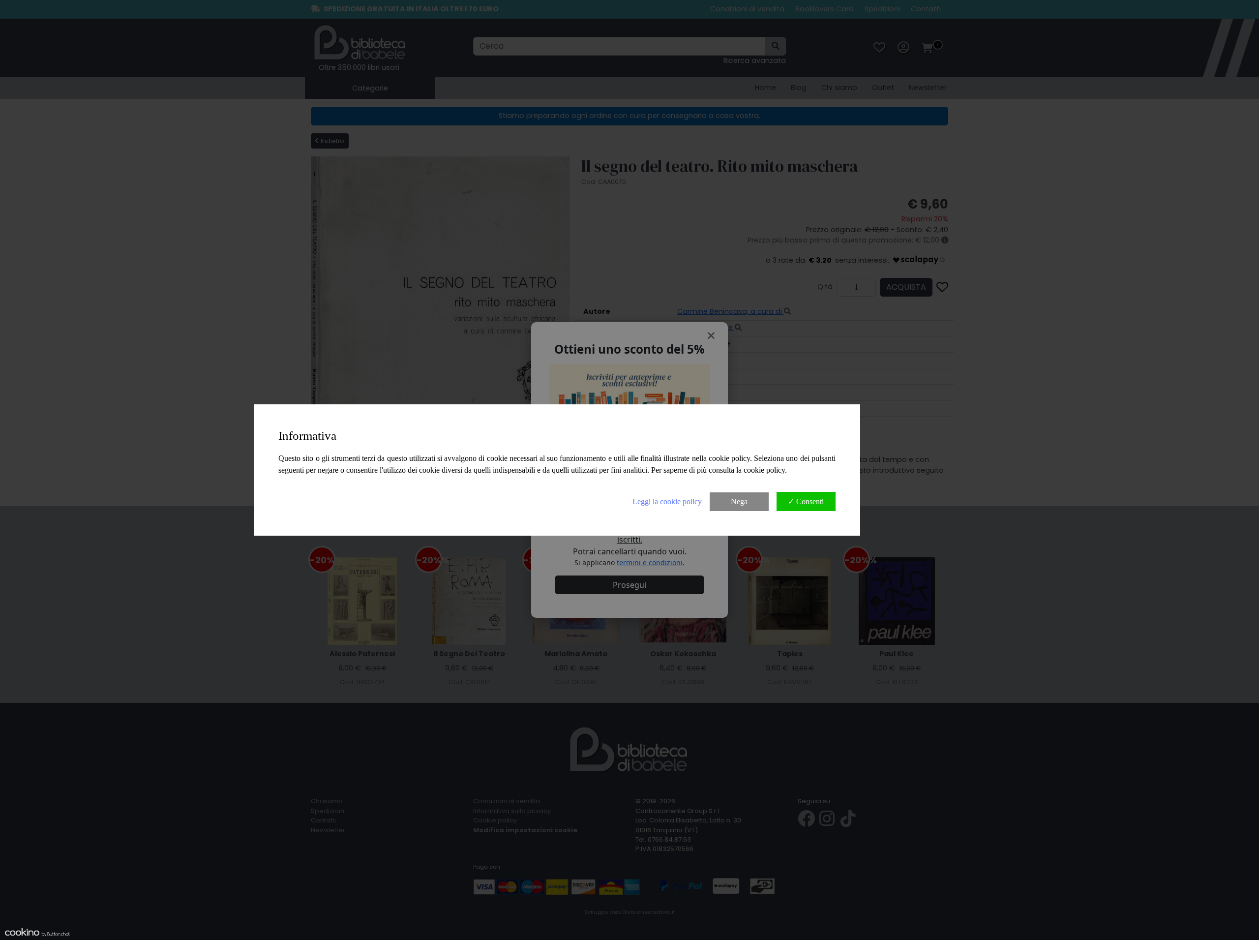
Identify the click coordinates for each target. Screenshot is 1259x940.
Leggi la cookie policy (667, 501)
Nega (739, 501)
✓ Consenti (806, 501)
